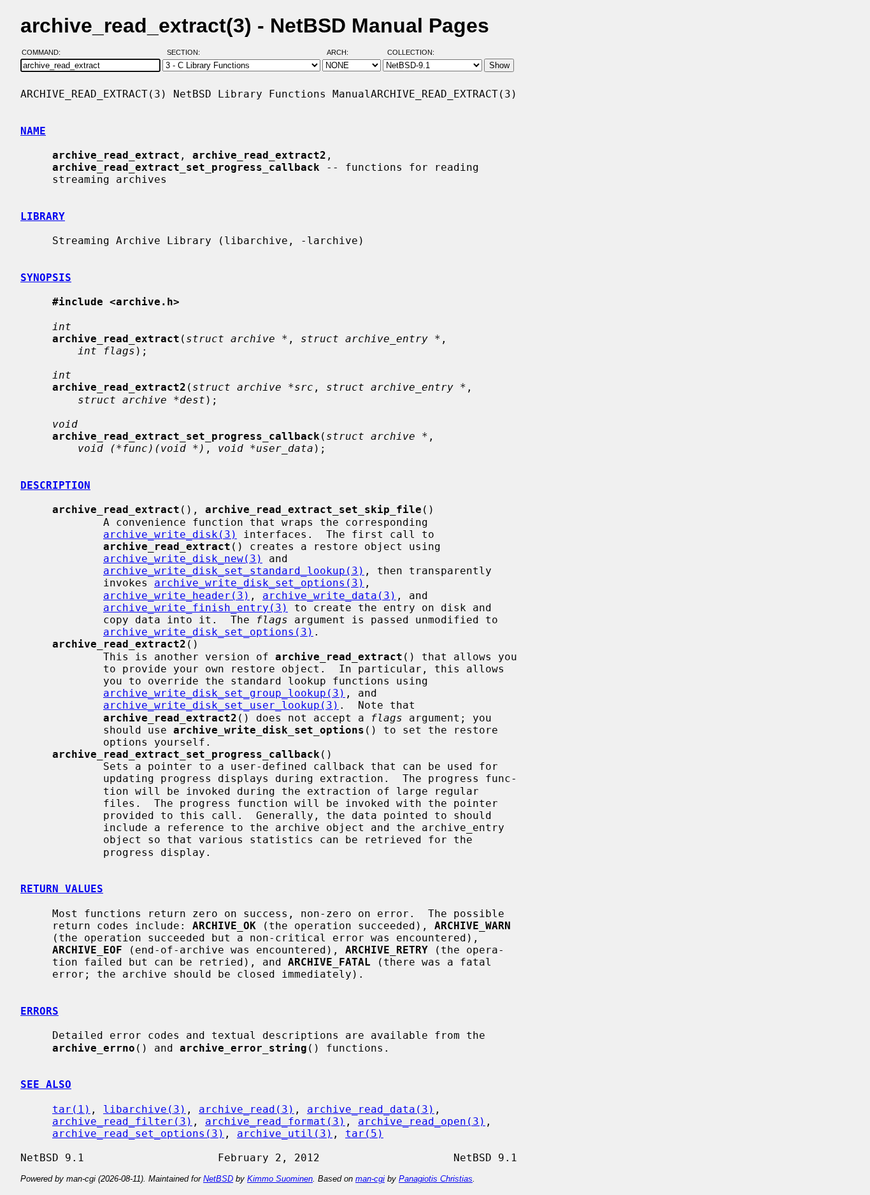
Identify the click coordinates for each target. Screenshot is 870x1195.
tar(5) (364, 1133)
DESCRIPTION (55, 485)
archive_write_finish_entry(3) (195, 608)
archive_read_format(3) (275, 1121)
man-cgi (370, 1179)
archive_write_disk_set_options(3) (259, 583)
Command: (45, 53)
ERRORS (39, 1011)
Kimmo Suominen (280, 1179)
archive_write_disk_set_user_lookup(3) (221, 705)
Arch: (343, 53)
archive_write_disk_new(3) (182, 559)
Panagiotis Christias (436, 1179)
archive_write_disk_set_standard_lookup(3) (233, 571)
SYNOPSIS (45, 278)
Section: (186, 53)
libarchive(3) (144, 1109)
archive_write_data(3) (329, 596)
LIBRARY (42, 216)
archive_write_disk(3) (170, 534)
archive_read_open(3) (421, 1121)
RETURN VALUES (61, 889)
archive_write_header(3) (176, 596)
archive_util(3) (284, 1133)
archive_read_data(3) (370, 1109)
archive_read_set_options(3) (138, 1133)
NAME (33, 131)
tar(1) (71, 1109)
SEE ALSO (45, 1084)
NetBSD (218, 1179)
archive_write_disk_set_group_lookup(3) (224, 693)
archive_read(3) (246, 1109)
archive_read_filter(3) (122, 1121)
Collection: (410, 53)
